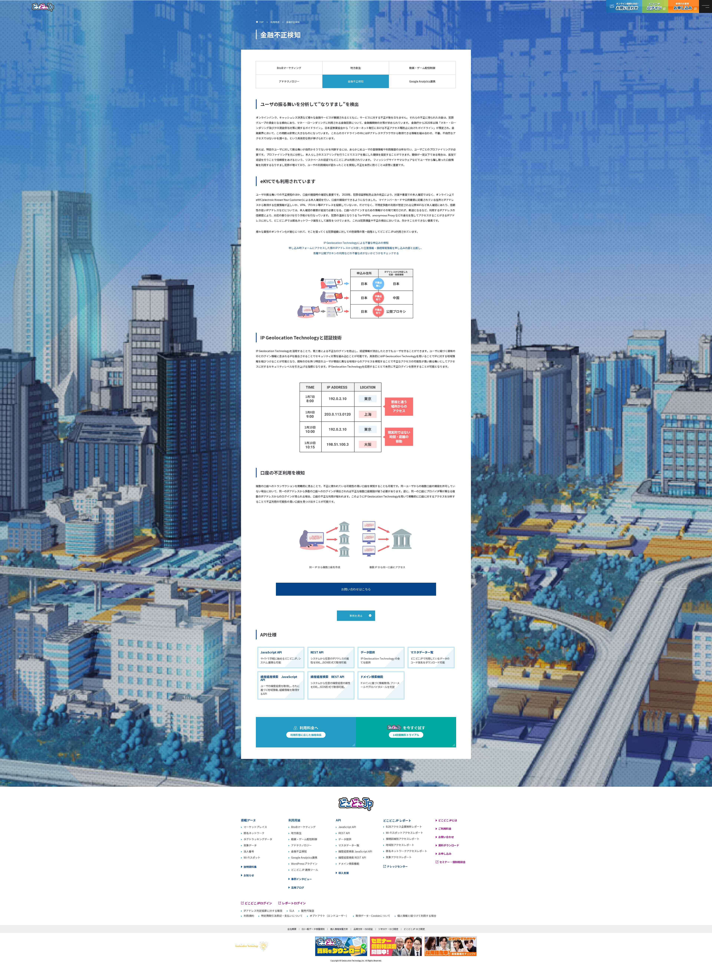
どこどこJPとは (447, 820)
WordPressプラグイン (304, 863)
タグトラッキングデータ (258, 839)
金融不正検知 (299, 851)
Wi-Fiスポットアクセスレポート (404, 832)
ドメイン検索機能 (348, 863)
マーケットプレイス (255, 827)
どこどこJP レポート (397, 820)
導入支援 (343, 873)
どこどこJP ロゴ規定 (414, 928)
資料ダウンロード (448, 845)
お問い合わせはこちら (356, 589)
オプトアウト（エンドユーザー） (329, 915)
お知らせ (249, 875)
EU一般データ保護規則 (313, 928)
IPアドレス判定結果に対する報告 (263, 910)
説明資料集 (250, 866)
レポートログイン (294, 903)
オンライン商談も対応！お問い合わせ (624, 6)
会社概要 (291, 928)
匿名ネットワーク (254, 833)
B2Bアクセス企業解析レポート (404, 826)
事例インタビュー (301, 879)
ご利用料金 (444, 828)
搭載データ (248, 820)
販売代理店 (307, 910)
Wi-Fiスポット (252, 857)
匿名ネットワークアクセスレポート (406, 851)
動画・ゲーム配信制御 (304, 839)
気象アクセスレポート (399, 857)
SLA (291, 910)
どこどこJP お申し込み (683, 6)
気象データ (250, 845)
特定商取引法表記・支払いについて (282, 915)
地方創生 (296, 833)
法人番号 (249, 851)
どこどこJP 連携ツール (304, 870)
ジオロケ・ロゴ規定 (388, 928)
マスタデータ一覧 (348, 845)
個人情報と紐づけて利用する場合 (416, 915)
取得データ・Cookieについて (373, 915)
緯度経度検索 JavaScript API (355, 851)
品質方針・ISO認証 (363, 928)
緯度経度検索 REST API (352, 857)
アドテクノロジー (301, 845)
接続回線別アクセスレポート (402, 839)
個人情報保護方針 (339, 928)
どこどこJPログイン (655, 6)
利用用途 (294, 820)
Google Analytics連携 (304, 857)
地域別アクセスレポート (400, 845)
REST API (344, 833)
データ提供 (344, 839)
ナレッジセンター (397, 866)
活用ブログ (297, 887)
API (338, 820)
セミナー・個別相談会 (452, 862)
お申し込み (444, 853)
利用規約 (249, 915)
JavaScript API (347, 827)
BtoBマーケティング (303, 827)
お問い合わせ (446, 837)
